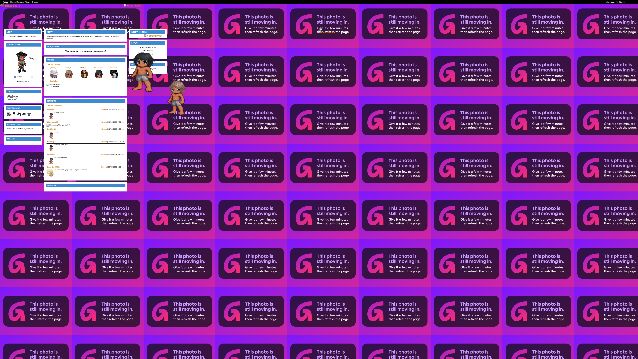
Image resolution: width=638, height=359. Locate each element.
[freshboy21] (139, 92)
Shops (13, 2)
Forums (20, 2)
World (28, 2)
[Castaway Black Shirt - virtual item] (29, 116)
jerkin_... (54, 68)
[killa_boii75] (173, 115)
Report (104, 109)
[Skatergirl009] (327, 32)
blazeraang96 (52, 122)
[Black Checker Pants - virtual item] (9, 116)
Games (35, 2)
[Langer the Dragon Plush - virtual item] (14, 116)
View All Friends (53, 64)
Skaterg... (84, 68)
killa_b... (68, 68)
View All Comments (54, 105)
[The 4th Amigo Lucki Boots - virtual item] (19, 116)
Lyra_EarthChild (53, 167)
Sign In (622, 2)
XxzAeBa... (54, 81)
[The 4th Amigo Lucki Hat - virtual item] (24, 116)
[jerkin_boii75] (12, 5)
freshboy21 (99, 68)
